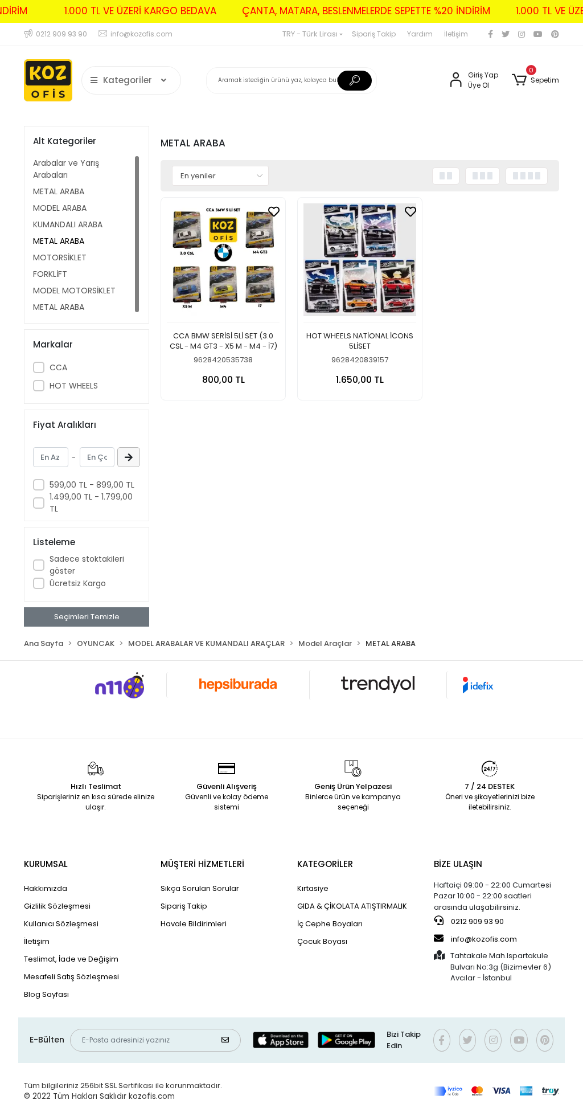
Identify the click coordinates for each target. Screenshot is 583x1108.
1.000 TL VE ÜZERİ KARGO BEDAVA (140, 11)
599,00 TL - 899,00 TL (92, 484)
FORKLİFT (50, 274)
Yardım (420, 34)
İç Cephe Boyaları (330, 923)
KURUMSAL (46, 864)
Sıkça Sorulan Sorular (200, 888)
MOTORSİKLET (60, 257)
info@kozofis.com (484, 939)
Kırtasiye (313, 888)
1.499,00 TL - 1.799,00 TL (91, 502)
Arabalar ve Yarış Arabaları (66, 169)
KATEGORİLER (325, 864)
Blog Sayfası (46, 994)
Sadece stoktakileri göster (87, 565)
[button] (535, 80)
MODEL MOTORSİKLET (74, 290)
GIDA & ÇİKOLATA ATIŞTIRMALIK (352, 906)
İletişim (456, 34)
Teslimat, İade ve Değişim (71, 959)
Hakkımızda (45, 888)
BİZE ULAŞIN (458, 864)
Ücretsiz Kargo (78, 583)
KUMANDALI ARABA (67, 224)
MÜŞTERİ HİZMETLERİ (202, 864)
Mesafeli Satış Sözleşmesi (71, 976)
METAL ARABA (58, 191)
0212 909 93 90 (476, 921)
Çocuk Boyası (322, 941)
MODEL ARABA (60, 208)
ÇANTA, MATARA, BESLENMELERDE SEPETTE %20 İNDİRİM (366, 11)
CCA (58, 367)
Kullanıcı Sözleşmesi (61, 923)
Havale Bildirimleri (194, 923)
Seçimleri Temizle (87, 616)
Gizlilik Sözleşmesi (57, 906)
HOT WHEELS (74, 385)
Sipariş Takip (374, 34)
